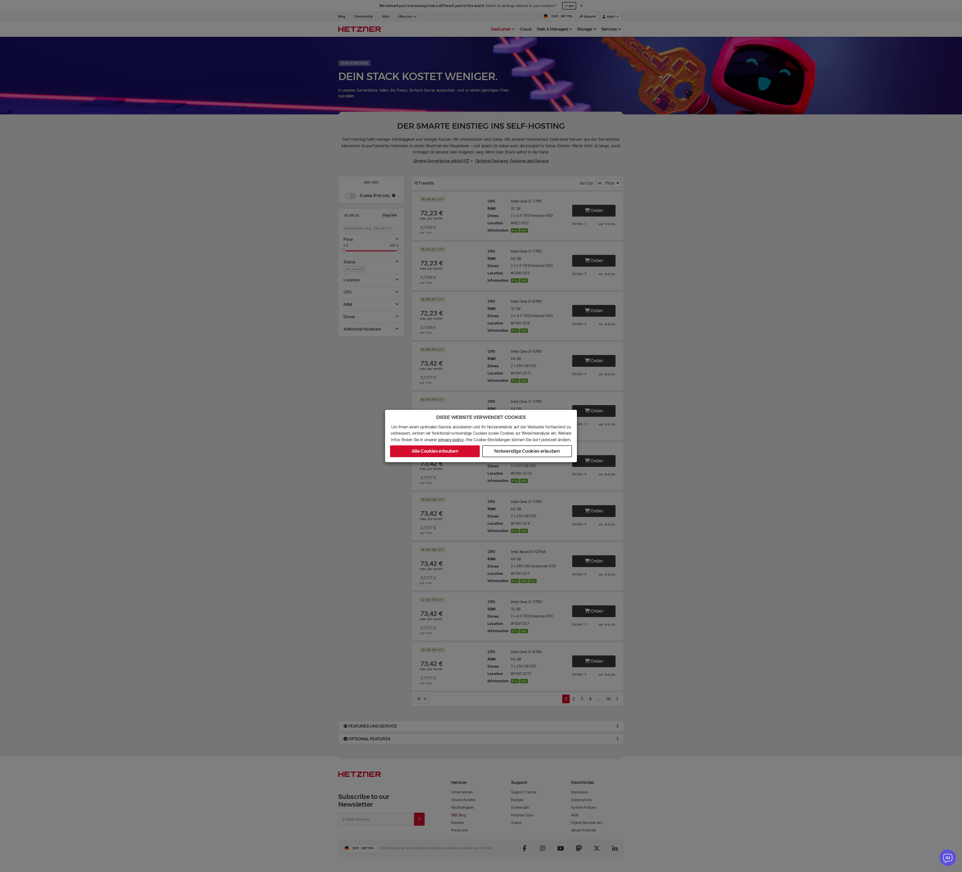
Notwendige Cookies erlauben (527, 451)
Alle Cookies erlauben (435, 451)
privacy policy (451, 439)
